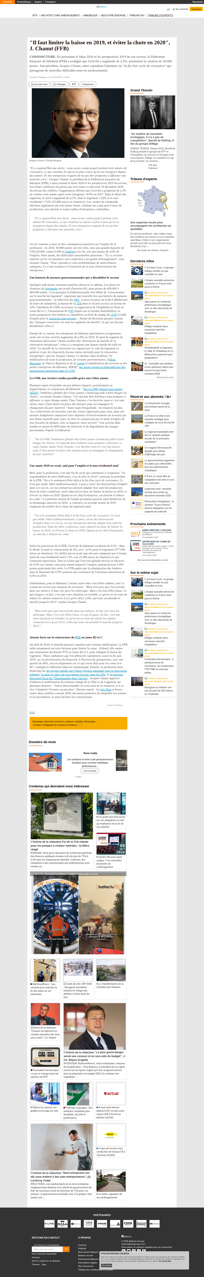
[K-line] (49, 1220)
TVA (79, 303)
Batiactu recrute (85, 1252)
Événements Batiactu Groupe (92, 1256)
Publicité (82, 1245)
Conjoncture (88, 84)
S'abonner (196, 9)
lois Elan (106, 689)
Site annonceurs (85, 1263)
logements (51, 288)
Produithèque (24, 2)
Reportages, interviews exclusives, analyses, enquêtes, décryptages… (65, 723)
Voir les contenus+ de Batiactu (46, 1257)
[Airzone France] (76, 1220)
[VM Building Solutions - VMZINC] (89, 1220)
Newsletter (197, 2)
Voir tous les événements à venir (152, 560)
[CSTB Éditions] (128, 1220)
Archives (36, 1254)
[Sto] (154, 1220)
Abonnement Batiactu (88, 1248)
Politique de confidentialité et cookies (95, 1266)
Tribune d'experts (160, 15)
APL (76, 299)
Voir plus (153, 165)
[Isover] (102, 1220)
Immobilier (90, 15)
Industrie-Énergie (113, 15)
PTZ (78, 637)
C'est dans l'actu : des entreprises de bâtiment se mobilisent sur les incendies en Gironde (64, 870)
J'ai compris (106, 1265)
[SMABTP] (62, 1220)
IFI (71, 311)
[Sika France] (115, 1220)
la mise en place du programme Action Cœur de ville (73, 674)
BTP (35, 15)
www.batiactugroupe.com (133, 1240)
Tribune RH (136, 15)
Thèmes (36, 1261)
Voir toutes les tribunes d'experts (153, 250)
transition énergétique (62, 318)
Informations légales (87, 1259)
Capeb (81, 363)
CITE (113, 314)
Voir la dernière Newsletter (44, 1250)
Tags (44, 1261)
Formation (50, 2)
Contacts (82, 1241)
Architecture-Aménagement (60, 15)
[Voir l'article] (123, 870)
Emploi (38, 2)
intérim (70, 251)
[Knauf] (141, 1220)
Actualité (7, 2)
